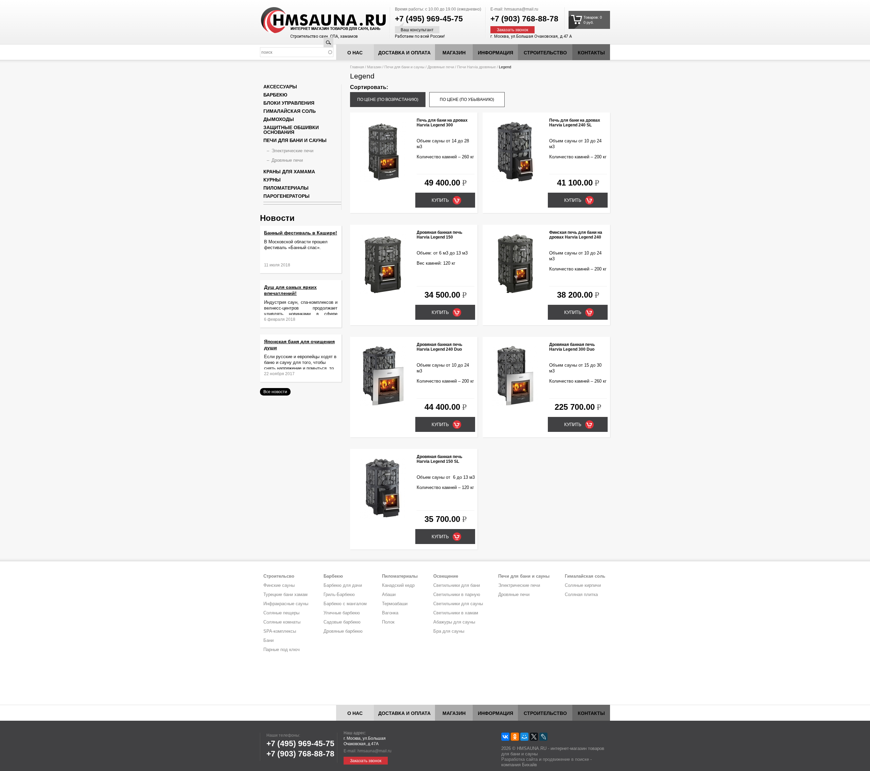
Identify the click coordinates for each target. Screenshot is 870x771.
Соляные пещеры (281, 612)
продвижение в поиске (566, 759)
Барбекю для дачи (343, 585)
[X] (534, 737)
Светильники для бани (456, 585)
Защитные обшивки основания (291, 130)
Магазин (454, 52)
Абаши (389, 594)
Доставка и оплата (404, 52)
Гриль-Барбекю (339, 594)
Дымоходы (278, 119)
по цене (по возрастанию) (387, 99)
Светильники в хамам (455, 612)
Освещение (445, 576)
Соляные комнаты (281, 622)
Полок (388, 622)
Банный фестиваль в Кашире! (300, 232)
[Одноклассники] (515, 737)
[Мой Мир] (524, 737)
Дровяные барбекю (343, 631)
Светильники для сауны (458, 603)
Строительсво (278, 576)
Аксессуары (280, 86)
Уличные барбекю (342, 612)
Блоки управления (288, 103)
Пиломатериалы (286, 188)
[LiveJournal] (543, 737)
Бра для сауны (448, 631)
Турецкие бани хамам (285, 594)
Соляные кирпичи (583, 585)
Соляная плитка (581, 594)
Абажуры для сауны (454, 622)
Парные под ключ (281, 649)
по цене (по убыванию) (467, 99)
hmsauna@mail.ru (521, 9)
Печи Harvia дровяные (476, 67)
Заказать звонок (512, 30)
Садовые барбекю (342, 622)
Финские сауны (279, 585)
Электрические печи (292, 150)
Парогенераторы (286, 196)
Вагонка (390, 612)
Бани (268, 640)
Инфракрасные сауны (285, 603)
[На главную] (310, 20)
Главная (357, 67)
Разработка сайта (519, 759)
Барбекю (275, 94)
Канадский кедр (398, 585)
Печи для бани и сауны (404, 67)
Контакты (591, 52)
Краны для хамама (289, 171)
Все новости (275, 391)
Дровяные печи (441, 67)
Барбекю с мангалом (345, 603)
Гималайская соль (289, 111)
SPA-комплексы (279, 631)
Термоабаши (394, 603)
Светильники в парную (456, 594)
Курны (272, 179)
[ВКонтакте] (505, 737)
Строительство (545, 52)
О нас (355, 52)
